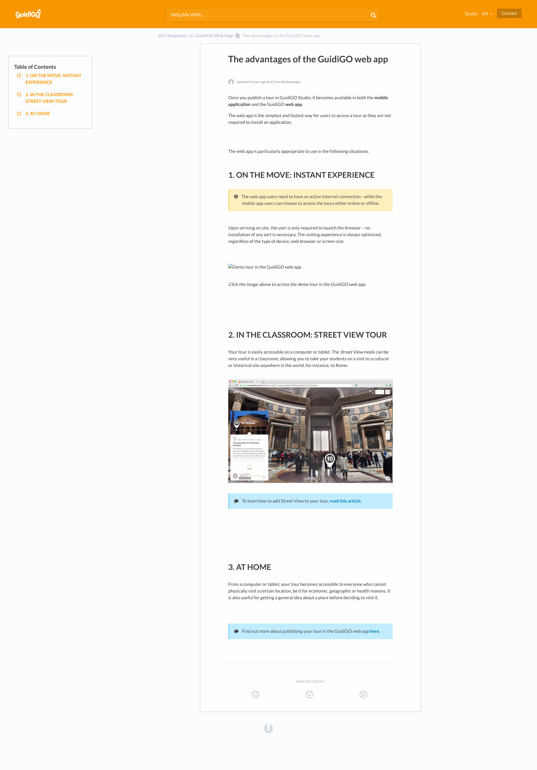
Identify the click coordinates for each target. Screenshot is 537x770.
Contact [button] (509, 13)
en (485, 13)
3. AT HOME (37, 113)
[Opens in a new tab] (268, 728)
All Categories (172, 35)
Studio (471, 13)
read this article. (345, 501)
